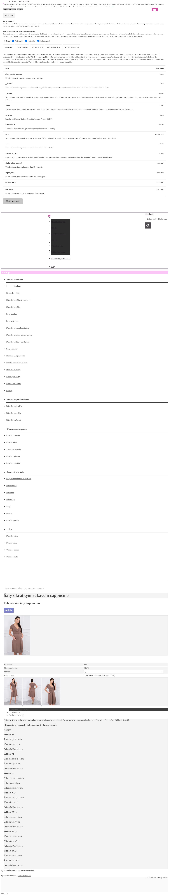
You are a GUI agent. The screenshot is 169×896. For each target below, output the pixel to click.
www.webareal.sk (26, 870)
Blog (53, 267)
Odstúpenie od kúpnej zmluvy (157, 877)
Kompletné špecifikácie (19, 710)
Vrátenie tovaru (57, 246)
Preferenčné (19, 41)
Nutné (8, 41)
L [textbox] (85, 672)
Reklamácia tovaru (58, 252)
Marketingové (44, 41)
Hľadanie (149, 214)
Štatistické (31, 41)
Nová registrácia (24, 1)
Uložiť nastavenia (12, 201)
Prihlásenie (13, 1)
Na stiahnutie (14, 712)
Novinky (14, 588)
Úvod (7, 588)
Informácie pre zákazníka (60, 259)
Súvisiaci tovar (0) (16, 715)
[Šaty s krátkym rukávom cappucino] (17, 654)
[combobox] (123, 672)
